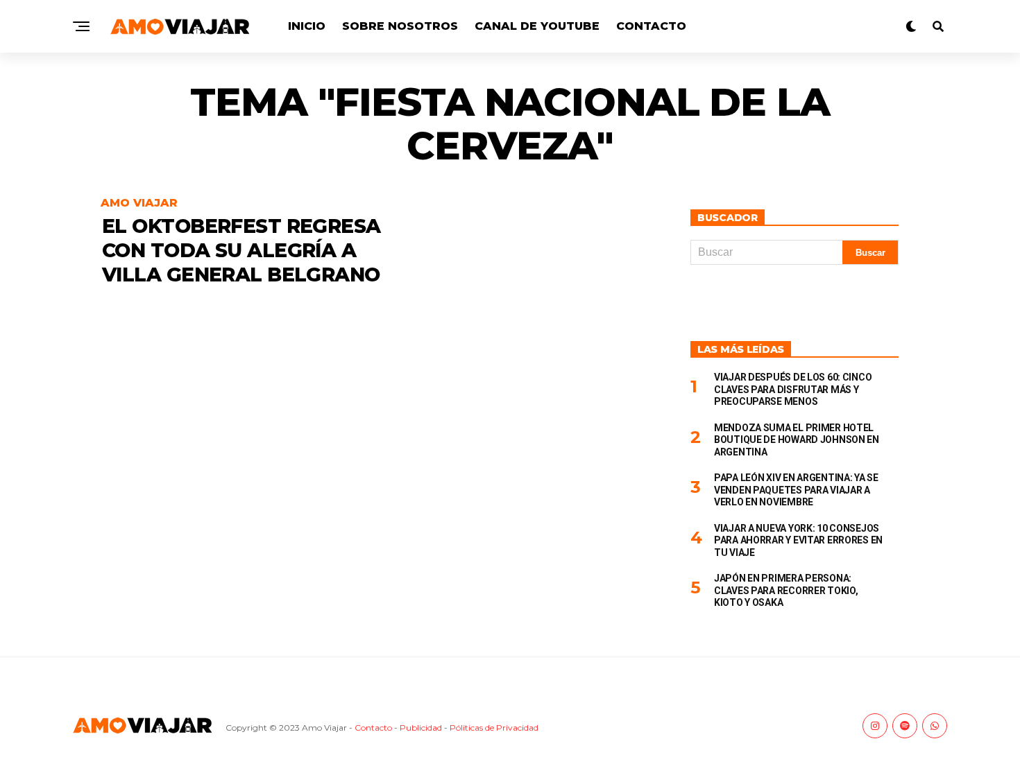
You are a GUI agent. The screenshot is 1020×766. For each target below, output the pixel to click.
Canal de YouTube (537, 26)
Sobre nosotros (400, 26)
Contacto (651, 26)
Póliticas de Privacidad (494, 727)
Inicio (306, 26)
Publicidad (421, 727)
